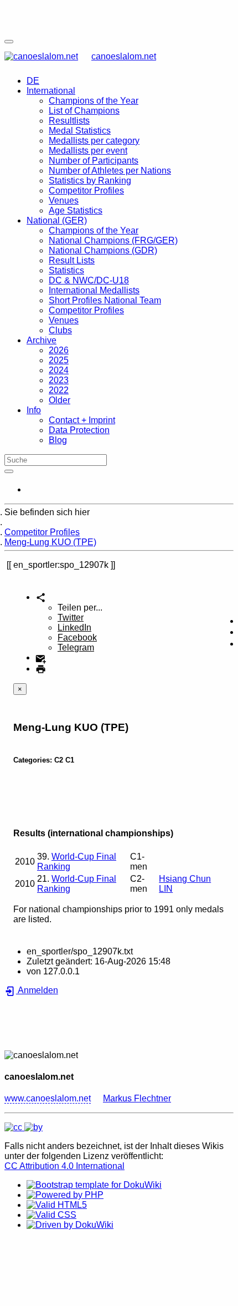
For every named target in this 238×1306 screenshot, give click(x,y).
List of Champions (84, 110)
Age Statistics (75, 210)
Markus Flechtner (137, 1098)
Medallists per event (88, 150)
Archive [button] (41, 340)
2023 (59, 380)
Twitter (71, 617)
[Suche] (8, 471)
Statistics (66, 270)
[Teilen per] (40, 597)
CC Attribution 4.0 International (64, 1166)
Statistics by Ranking (90, 180)
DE (33, 80)
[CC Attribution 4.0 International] (23, 1127)
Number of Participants (93, 160)
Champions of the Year (93, 100)
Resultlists (69, 120)
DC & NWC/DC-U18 (89, 280)
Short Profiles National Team (105, 300)
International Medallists (94, 290)
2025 (59, 360)
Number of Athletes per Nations (110, 170)
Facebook (77, 637)
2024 (59, 370)
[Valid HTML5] (57, 1205)
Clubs (60, 330)
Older (59, 400)
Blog (58, 440)
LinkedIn (74, 627)
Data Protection (79, 430)
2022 (59, 390)
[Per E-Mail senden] (40, 657)
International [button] (51, 90)
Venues (64, 200)
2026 (59, 350)
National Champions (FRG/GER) (113, 240)
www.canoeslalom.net (47, 1098)
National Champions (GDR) (103, 250)
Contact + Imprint (82, 420)
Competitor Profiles (86, 190)
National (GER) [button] (57, 220)
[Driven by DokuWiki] (70, 1224)
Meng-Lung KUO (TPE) (50, 542)
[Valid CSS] (51, 1214)
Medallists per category (94, 140)
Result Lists (72, 260)
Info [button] (34, 410)
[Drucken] (40, 668)
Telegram (76, 647)
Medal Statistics (80, 130)
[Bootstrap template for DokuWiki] (94, 1185)
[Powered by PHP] (65, 1195)
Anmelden (37, 990)
